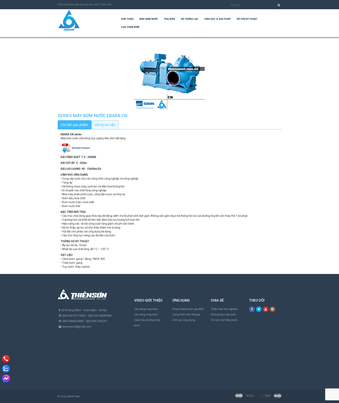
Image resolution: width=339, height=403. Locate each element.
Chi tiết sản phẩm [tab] (74, 125)
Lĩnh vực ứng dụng (183, 320)
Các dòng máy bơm (146, 314)
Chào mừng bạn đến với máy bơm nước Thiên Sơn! (85, 4)
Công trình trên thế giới (186, 314)
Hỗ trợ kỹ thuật (247, 19)
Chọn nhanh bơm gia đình (188, 309)
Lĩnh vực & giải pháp (217, 19)
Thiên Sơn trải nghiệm (224, 309)
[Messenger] (6, 378)
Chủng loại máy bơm (223, 314)
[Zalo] (6, 369)
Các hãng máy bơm (146, 309)
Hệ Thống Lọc (189, 19)
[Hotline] (6, 359)
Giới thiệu (127, 19)
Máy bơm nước (148, 19)
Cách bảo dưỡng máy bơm (147, 322)
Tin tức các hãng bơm (224, 320)
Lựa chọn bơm (130, 27)
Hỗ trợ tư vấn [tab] (105, 125)
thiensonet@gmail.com (76, 326)
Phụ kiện (169, 19)
